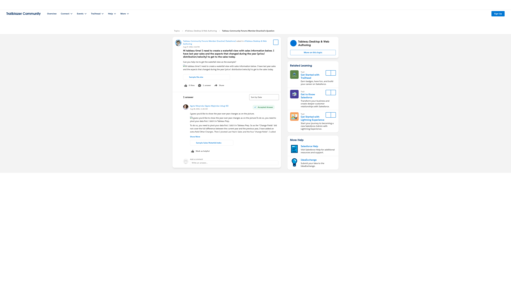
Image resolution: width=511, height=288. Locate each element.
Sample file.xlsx (196, 77)
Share (218, 86)
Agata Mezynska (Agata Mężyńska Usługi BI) (209, 106)
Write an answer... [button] (200, 163)
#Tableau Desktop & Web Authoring (201, 31)
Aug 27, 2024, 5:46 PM (191, 47)
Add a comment (196, 159)
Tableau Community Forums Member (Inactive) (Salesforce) (209, 41)
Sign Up (498, 13)
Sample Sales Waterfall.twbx (208, 143)
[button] (313, 52)
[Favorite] (275, 42)
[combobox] (264, 97)
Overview (52, 13)
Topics (177, 31)
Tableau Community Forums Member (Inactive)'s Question (248, 31)
